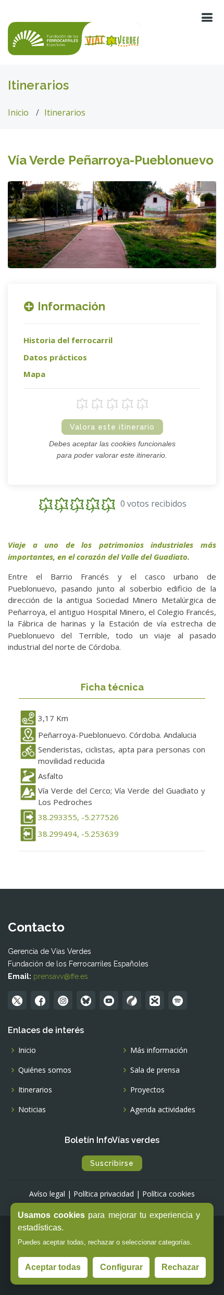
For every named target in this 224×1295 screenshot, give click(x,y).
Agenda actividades (162, 1109)
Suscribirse (112, 1163)
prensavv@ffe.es (60, 976)
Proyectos (147, 1089)
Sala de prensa (155, 1070)
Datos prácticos (55, 357)
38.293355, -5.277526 (78, 817)
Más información (159, 1050)
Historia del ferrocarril (68, 340)
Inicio (18, 112)
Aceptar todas (53, 1267)
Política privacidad (103, 1194)
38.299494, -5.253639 (78, 833)
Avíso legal (47, 1194)
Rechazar (180, 1267)
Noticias (32, 1109)
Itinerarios (64, 112)
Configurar (121, 1267)
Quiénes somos (44, 1070)
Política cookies (168, 1194)
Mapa (34, 374)
